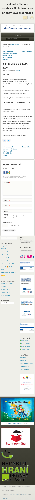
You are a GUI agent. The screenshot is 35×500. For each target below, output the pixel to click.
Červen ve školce (5, 252)
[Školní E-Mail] (25, 20)
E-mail (7, 205)
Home (12, 44)
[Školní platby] (32, 20)
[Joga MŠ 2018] (24, 350)
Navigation (17, 35)
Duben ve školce (5, 258)
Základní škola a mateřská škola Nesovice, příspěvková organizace (17, 8)
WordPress (5, 498)
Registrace (23, 357)
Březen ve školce (5, 261)
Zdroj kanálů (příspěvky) (26, 363)
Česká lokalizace (24, 369)
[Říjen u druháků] (25, 344)
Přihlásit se (23, 360)
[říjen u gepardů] (25, 347)
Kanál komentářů (24, 366)
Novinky (17, 44)
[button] (5, 173)
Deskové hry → (27, 51)
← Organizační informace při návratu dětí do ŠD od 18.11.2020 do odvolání (10, 55)
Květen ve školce (5, 255)
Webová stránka (6, 212)
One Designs (25, 494)
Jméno (7, 200)
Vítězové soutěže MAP (7, 264)
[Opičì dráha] (24, 341)
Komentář (7, 182)
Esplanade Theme (14, 494)
